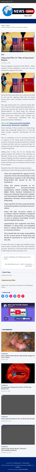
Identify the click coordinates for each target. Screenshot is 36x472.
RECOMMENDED (7, 330)
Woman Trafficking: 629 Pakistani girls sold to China (17, 258)
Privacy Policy (25, 463)
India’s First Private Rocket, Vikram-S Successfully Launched (13, 449)
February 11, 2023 (5, 391)
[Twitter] (19, 460)
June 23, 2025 (4, 359)
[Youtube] (21, 460)
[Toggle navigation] (3, 21)
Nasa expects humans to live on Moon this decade (18, 419)
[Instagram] (17, 460)
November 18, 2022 (6, 452)
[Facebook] (14, 460)
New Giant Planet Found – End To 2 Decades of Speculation (18, 265)
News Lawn (18, 463)
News (2, 54)
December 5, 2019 (5, 63)
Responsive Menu (29, 1)
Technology (4, 353)
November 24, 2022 (6, 421)
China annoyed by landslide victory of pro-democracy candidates (15, 124)
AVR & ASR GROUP (23, 469)
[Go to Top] (33, 464)
